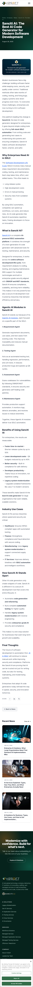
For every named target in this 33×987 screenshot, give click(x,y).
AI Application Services (9, 911)
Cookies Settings (16, 973)
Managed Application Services (11, 937)
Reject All (16, 978)
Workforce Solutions (8, 930)
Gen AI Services (7, 908)
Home (4, 17)
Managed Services (8, 934)
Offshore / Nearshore (8, 943)
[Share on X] (19, 699)
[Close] (31, 961)
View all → (27, 721)
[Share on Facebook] (10, 699)
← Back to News (9, 709)
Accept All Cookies (16, 983)
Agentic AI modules (10, 318)
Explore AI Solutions (16, 860)
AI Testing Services (8, 915)
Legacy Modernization (9, 905)
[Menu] (29, 3)
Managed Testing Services (10, 940)
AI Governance (6, 921)
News (15, 17)
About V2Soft (6, 953)
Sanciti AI (6, 235)
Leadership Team (7, 956)
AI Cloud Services (7, 918)
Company (10, 17)
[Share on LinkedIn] (14, 699)
